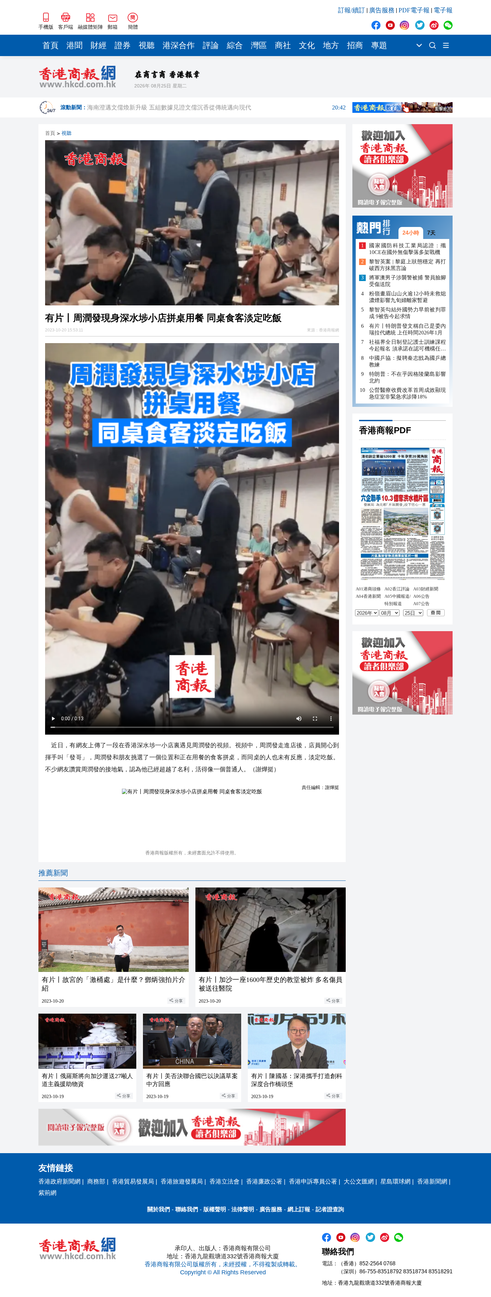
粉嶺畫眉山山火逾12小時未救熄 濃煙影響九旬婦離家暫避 (407, 297)
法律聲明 (242, 1209)
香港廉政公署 (264, 1181)
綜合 (235, 45)
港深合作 (179, 45)
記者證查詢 (330, 1209)
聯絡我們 (186, 1209)
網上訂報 (299, 1209)
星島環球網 (395, 1181)
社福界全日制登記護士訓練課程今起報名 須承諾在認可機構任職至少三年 (407, 345)
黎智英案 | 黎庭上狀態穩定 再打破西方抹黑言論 (407, 265)
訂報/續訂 (351, 10)
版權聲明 (214, 1209)
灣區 (259, 45)
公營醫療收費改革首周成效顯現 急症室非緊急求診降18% (407, 393)
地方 (331, 45)
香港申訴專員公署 (313, 1181)
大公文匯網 (359, 1181)
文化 (307, 45)
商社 (283, 45)
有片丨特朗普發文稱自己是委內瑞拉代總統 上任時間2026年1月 (407, 329)
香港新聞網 (432, 1181)
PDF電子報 (414, 10)
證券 (123, 45)
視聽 (147, 45)
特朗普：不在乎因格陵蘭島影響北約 (407, 377)
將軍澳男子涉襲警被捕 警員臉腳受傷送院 (407, 281)
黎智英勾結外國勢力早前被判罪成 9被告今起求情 (407, 313)
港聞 (74, 45)
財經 (99, 45)
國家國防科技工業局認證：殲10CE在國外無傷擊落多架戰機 (407, 249)
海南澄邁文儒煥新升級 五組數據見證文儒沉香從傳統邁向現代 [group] (216, 107)
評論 (211, 45)
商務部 (96, 1181)
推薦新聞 (53, 873)
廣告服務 (381, 10)
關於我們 (158, 1209)
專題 (379, 45)
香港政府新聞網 (59, 1181)
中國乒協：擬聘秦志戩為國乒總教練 (407, 361)
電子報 (443, 10)
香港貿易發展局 (133, 1181)
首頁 (50, 45)
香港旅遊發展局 (182, 1181)
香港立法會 (224, 1181)
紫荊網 (47, 1193)
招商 (355, 45)
